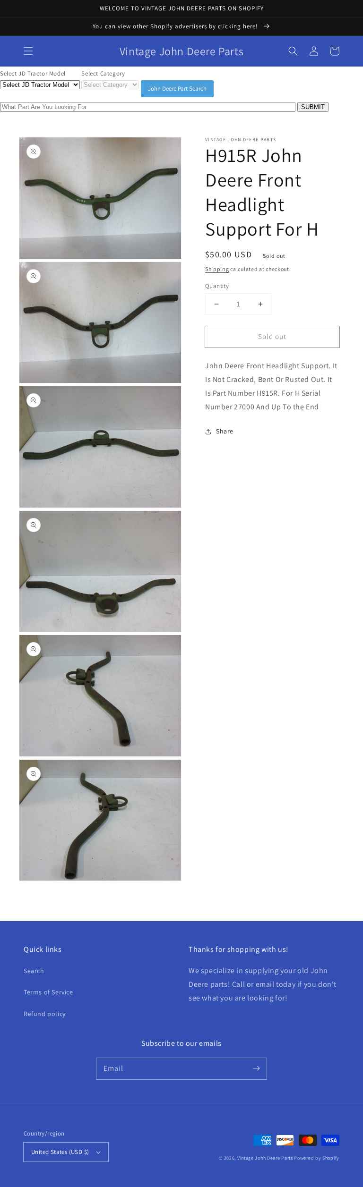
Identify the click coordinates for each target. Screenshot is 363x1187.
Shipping (217, 268)
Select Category (103, 73)
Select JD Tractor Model (33, 73)
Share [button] (224, 431)
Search (34, 971)
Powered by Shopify (316, 1158)
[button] (28, 51)
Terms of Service (48, 992)
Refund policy (45, 1013)
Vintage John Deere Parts (265, 1158)
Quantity (217, 286)
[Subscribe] (256, 1068)
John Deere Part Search (177, 89)
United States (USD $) (60, 1152)
